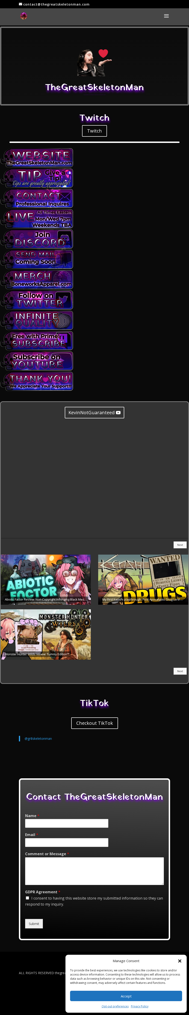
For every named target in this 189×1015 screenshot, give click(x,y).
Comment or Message (47, 854)
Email (31, 834)
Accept (126, 996)
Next (180, 545)
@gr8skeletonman (38, 738)
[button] (179, 961)
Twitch (94, 131)
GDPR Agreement (42, 892)
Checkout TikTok (94, 723)
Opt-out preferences (115, 1006)
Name (32, 815)
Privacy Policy (139, 1006)
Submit (34, 923)
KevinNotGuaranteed (91, 412)
